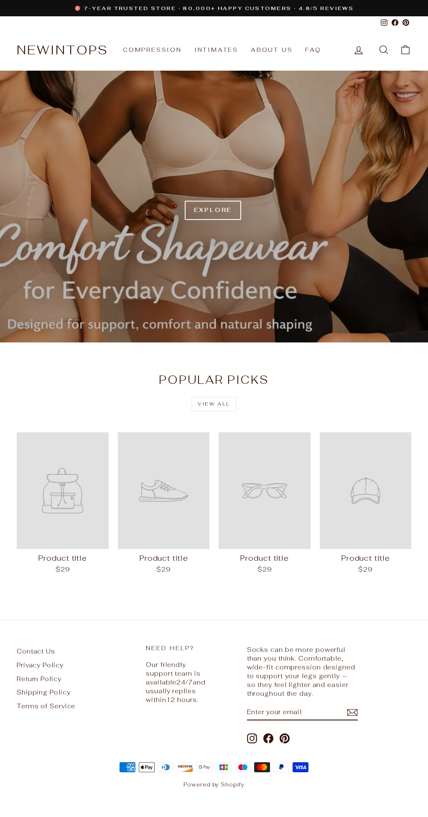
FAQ (313, 50)
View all (214, 404)
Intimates (216, 50)
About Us (272, 50)
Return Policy (39, 679)
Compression (152, 50)
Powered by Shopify (213, 784)
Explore (213, 210)
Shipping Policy (44, 692)
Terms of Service (46, 706)
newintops (62, 50)
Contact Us (36, 651)
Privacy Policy (40, 665)
